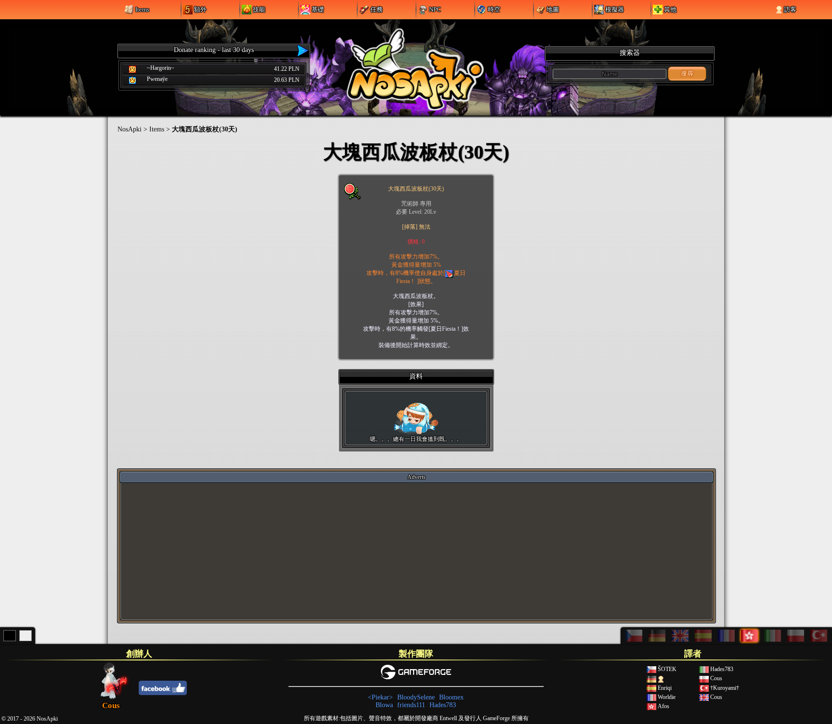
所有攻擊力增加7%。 (416, 256)
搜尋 (687, 73)
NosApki (129, 129)
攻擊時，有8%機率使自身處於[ (405, 273)
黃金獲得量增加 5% (416, 264)
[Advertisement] (416, 550)
